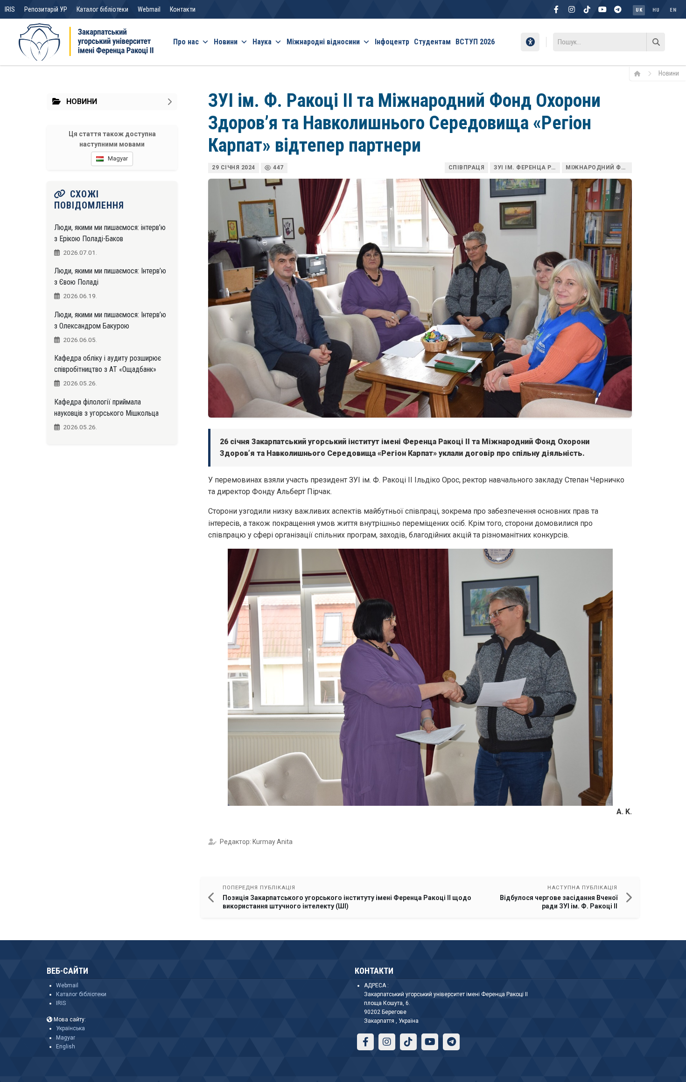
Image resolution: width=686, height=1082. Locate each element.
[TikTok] (587, 9)
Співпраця (466, 167)
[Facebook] (556, 9)
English (65, 1046)
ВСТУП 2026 (475, 41)
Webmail (149, 9)
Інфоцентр (392, 41)
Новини (226, 41)
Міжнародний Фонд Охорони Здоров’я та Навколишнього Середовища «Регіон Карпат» (599, 167)
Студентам (432, 41)
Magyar (65, 1037)
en (673, 10)
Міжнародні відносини (323, 41)
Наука (262, 41)
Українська (70, 1028)
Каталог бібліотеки (102, 9)
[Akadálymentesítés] (530, 42)
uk (639, 10)
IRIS (10, 9)
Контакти (183, 9)
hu (655, 10)
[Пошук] (655, 42)
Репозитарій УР (45, 9)
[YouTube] (602, 9)
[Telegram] (617, 9)
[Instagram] (571, 9)
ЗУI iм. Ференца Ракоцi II (527, 167)
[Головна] (640, 73)
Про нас (186, 41)
